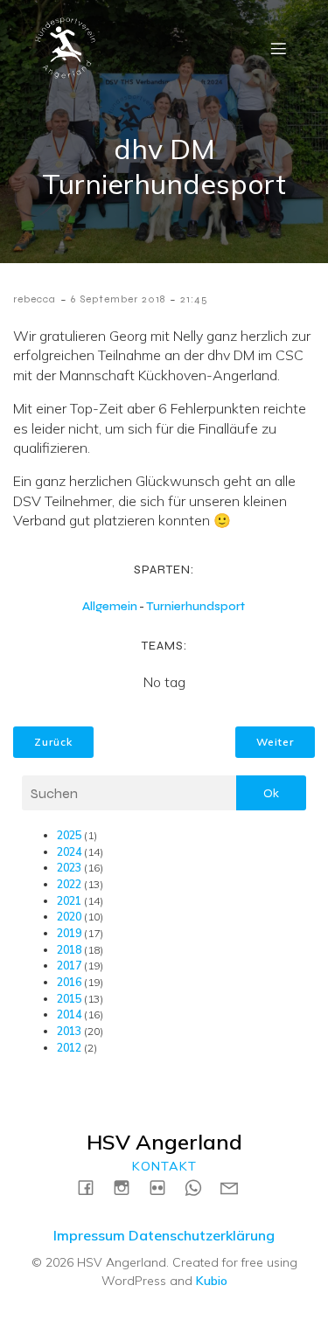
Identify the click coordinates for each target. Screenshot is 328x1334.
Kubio (211, 1281)
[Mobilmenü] (278, 48)
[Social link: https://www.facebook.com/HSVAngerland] (92, 1187)
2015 (69, 998)
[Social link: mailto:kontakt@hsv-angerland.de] (236, 1187)
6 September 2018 (118, 299)
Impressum (89, 1235)
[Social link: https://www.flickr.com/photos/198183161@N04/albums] (164, 1187)
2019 (69, 933)
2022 (69, 884)
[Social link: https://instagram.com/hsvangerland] (128, 1187)
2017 (69, 965)
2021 (69, 900)
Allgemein (109, 606)
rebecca (34, 299)
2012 (69, 1047)
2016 (69, 982)
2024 (69, 851)
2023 (69, 867)
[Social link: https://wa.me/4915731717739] (200, 1187)
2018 (69, 949)
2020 (69, 916)
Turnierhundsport (195, 606)
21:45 (194, 299)
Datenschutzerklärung (202, 1235)
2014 (69, 1014)
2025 (69, 835)
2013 (69, 1031)
